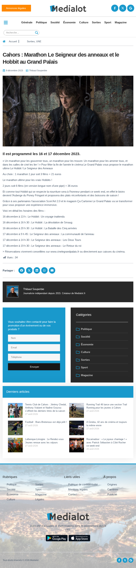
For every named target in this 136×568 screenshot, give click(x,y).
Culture (83, 22)
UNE (38, 41)
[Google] (130, 8)
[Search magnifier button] (36, 32)
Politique (41, 22)
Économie (69, 22)
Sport (107, 22)
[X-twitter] (122, 8)
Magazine (121, 22)
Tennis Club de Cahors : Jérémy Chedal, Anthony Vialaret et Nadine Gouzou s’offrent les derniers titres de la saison (46, 407)
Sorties (96, 22)
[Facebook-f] (114, 8)
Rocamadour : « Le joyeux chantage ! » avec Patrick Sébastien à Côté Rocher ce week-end (106, 442)
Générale (26, 22)
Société (55, 22)
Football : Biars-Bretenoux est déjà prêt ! (46, 422)
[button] (21, 270)
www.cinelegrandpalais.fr (64, 251)
